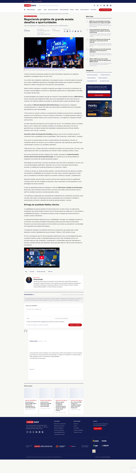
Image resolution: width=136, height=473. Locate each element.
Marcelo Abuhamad (41, 271)
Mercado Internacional (105, 74)
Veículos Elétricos (84, 9)
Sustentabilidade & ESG (92, 80)
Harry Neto (32, 271)
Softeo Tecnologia (106, 457)
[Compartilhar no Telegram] (75, 31)
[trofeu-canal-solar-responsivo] (99, 108)
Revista (72, 9)
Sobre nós (76, 423)
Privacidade (76, 428)
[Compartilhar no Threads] (81, 31)
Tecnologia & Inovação (104, 80)
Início (25, 13)
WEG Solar (50, 271)
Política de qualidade (78, 430)
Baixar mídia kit (97, 428)
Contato (75, 425)
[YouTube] (104, 5)
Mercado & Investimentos (33, 13)
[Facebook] (94, 5)
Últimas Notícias (31, 9)
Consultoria (93, 9)
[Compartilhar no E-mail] (78, 31)
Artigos (39, 9)
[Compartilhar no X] (73, 31)
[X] (101, 5)
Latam (45, 9)
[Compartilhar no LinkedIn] (67, 31)
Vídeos (77, 9)
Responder (32, 369)
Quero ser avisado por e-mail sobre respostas (38, 324)
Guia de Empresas (64, 9)
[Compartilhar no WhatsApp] (65, 31)
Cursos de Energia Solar (105, 9)
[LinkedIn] (107, 5)
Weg (26, 271)
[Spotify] (110, 5)
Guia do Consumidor (53, 9)
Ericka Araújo (27, 30)
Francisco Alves (34, 341)
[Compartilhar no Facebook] (70, 31)
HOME (24, 10)
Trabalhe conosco (78, 432)
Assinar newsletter (99, 95)
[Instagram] (97, 5)
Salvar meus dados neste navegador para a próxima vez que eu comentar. (45, 321)
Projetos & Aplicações (103, 77)
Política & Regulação (91, 77)
